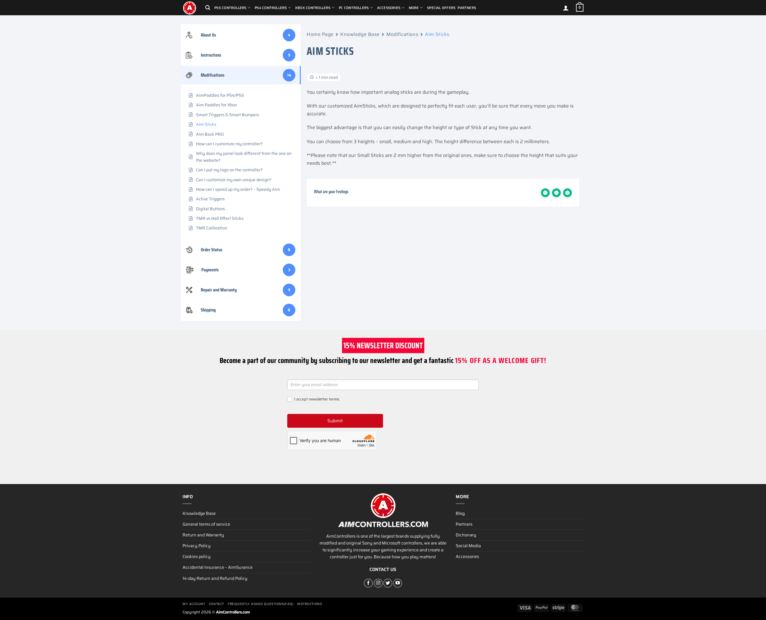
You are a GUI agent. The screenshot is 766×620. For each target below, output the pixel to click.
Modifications (402, 34)
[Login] (566, 7)
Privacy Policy (197, 545)
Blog (460, 513)
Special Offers (441, 7)
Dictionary (466, 535)
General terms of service (206, 524)
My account (194, 604)
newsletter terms (324, 399)
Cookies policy (197, 556)
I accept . (316, 399)
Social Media (468, 545)
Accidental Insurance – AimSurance (218, 567)
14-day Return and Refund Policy (215, 578)
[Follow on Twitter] (387, 583)
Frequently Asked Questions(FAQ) (260, 604)
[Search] (207, 7)
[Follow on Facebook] (368, 583)
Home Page (320, 34)
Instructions (309, 604)
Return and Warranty (203, 535)
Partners (467, 7)
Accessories (467, 556)
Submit (335, 420)
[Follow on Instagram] (378, 583)
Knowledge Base (360, 34)
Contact (216, 604)
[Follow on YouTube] (397, 583)
